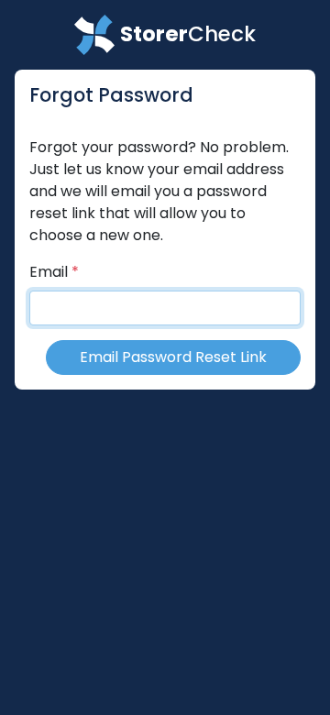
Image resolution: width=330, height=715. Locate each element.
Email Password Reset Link (173, 357)
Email (48, 271)
